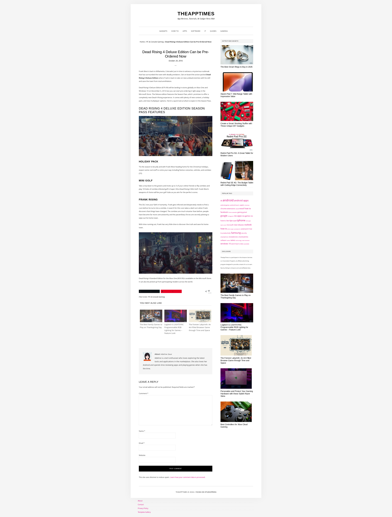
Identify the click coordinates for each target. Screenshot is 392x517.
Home (142, 42)
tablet (228, 240)
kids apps (248, 221)
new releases (239, 225)
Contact (141, 504)
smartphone (224, 237)
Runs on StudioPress (206, 492)
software (223, 240)
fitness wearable (232, 212)
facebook (224, 212)
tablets (233, 240)
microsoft (230, 225)
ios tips (229, 220)
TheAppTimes (196, 13)
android (228, 200)
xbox (241, 244)
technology (239, 240)
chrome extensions (227, 208)
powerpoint (237, 229)
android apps (241, 200)
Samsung (236, 232)
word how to (235, 244)
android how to (234, 205)
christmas (246, 205)
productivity (226, 233)
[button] (232, 31)
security (244, 233)
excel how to (245, 208)
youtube (246, 244)
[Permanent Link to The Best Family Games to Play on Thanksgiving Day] (151, 311)
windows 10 (225, 243)
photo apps (231, 229)
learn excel (223, 225)
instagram (231, 216)
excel (237, 209)
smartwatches (243, 237)
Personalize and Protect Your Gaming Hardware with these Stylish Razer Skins (236, 393)
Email (141, 443)
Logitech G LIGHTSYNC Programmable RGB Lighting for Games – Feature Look (234, 327)
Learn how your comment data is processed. (187, 477)
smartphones (233, 237)
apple (242, 205)
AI (221, 200)
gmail (245, 212)
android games (225, 205)
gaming (240, 212)
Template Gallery (144, 512)
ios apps (238, 216)
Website (142, 455)
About (140, 501)
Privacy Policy (143, 508)
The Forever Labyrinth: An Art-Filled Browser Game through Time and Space (200, 327)
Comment (143, 393)
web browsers (245, 240)
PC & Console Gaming (155, 42)
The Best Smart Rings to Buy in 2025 (236, 67)
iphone (241, 220)
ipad (235, 221)
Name (142, 431)
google (223, 215)
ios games (246, 216)
